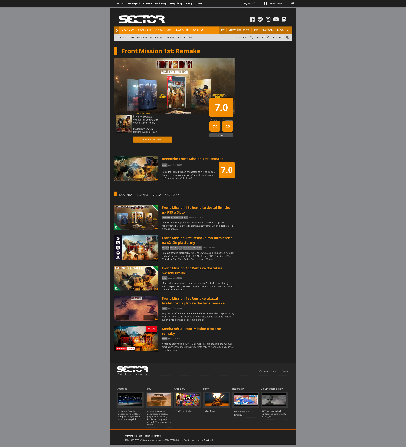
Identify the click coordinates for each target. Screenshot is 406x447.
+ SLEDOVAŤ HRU (153, 139)
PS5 (255, 30)
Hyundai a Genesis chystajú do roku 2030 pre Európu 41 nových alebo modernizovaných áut (130, 415)
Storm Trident (148, 122)
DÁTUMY (187, 37)
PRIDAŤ (261, 37)
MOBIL (281, 30)
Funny (189, 3)
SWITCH (267, 30)
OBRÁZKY (172, 195)
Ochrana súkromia (133, 435)
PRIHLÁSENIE (276, 3)
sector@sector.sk (205, 440)
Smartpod (134, 3)
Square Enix (152, 119)
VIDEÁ (159, 30)
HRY (169, 30)
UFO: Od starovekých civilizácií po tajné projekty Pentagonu (274, 414)
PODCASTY (142, 37)
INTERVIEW (156, 37)
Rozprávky (176, 3)
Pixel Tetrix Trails (183, 411)
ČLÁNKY (142, 195)
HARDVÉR (182, 30)
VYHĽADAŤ (242, 37)
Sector (121, 3)
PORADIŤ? (278, 37)
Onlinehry (161, 3)
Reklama (148, 435)
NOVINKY (127, 30)
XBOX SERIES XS (239, 30)
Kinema (147, 3)
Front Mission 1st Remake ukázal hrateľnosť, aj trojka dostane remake (193, 300)
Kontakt (157, 435)
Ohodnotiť (221, 135)
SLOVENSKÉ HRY (172, 37)
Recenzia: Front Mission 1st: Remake (192, 158)
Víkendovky (210, 411)
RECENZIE (144, 30)
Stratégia (147, 116)
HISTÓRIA (130, 37)
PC (223, 30)
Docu (199, 3)
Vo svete (215, 120)
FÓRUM (198, 30)
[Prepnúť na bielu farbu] (292, 3)
